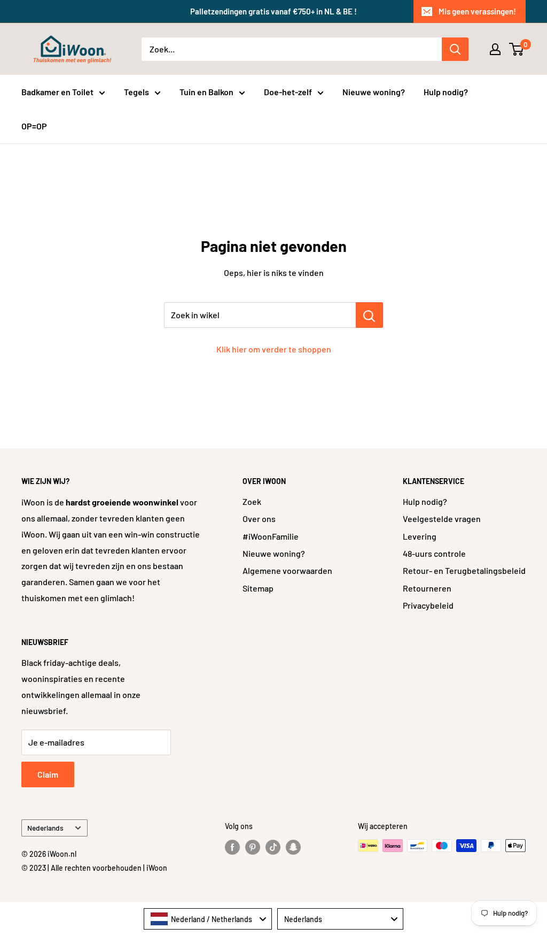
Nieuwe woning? (373, 92)
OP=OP (34, 126)
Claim (47, 774)
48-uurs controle (434, 553)
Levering (419, 536)
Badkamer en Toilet (57, 92)
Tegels (136, 92)
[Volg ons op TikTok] (272, 846)
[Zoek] (455, 49)
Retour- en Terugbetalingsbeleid (464, 570)
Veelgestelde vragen (442, 518)
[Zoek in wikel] (369, 315)
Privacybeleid (428, 605)
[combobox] (208, 919)
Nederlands (45, 827)
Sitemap (258, 588)
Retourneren (427, 588)
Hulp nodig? (446, 92)
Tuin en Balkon (206, 92)
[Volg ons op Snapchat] (293, 846)
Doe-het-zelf (288, 92)
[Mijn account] (495, 49)
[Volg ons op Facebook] (232, 846)
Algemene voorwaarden (287, 570)
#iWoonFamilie (271, 536)
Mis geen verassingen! (477, 11)
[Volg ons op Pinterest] (252, 846)
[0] (516, 49)
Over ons (259, 518)
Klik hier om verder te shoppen (273, 349)
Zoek (252, 501)
